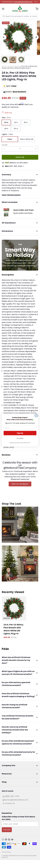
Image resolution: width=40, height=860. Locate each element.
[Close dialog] (36, 415)
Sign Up (20, 433)
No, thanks (20, 438)
